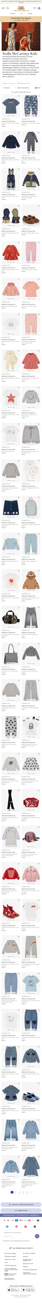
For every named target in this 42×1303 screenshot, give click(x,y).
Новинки (12, 13)
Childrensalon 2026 (25, 1295)
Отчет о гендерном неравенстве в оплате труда (11, 1270)
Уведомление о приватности (27, 1260)
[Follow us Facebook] (7, 1227)
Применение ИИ (28, 1263)
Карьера (25, 1256)
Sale (21, 13)
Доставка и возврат (10, 1253)
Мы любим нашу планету (23, 1248)
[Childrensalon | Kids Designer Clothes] (21, 7)
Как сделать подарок (29, 1253)
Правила (25, 1266)
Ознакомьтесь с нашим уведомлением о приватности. (16, 1240)
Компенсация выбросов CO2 (10, 1274)
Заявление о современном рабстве (30, 1273)
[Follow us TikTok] (35, 1227)
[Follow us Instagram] (16, 1227)
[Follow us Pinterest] (25, 1227)
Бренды (30, 13)
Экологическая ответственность (9, 1278)
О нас (6, 1262)
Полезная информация (30, 1270)
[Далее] (30, 1192)
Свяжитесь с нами (9, 1259)
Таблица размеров (10, 1265)
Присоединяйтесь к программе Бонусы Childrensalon (21, 1215)
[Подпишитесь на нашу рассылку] (37, 1236)
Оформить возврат (10, 1256)
